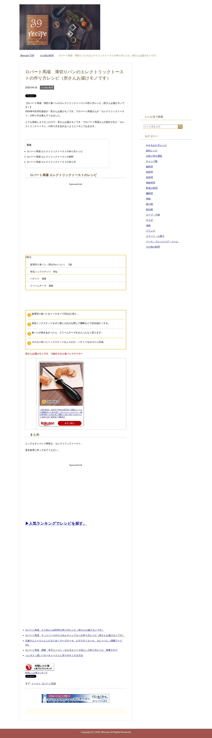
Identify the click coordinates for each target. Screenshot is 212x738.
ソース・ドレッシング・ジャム (162, 241)
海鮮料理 (150, 183)
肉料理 (149, 172)
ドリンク (150, 231)
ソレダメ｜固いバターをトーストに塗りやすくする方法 (54, 655)
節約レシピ (151, 150)
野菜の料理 (151, 188)
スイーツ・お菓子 (155, 236)
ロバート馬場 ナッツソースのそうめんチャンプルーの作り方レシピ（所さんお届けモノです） (74, 635)
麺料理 (149, 193)
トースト (36, 683)
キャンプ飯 (151, 161)
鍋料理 (149, 166)
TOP (27, 55)
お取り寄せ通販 (154, 156)
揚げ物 (149, 204)
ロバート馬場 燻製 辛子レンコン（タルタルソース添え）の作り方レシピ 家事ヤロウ (71, 650)
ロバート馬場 (49, 683)
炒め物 (149, 209)
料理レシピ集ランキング (36, 673)
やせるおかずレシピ (156, 145)
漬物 (148, 225)
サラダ (149, 220)
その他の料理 (47, 87)
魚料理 (149, 177)
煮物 (148, 199)
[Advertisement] (75, 210)
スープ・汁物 (153, 215)
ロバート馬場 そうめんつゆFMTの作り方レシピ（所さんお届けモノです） (64, 630)
